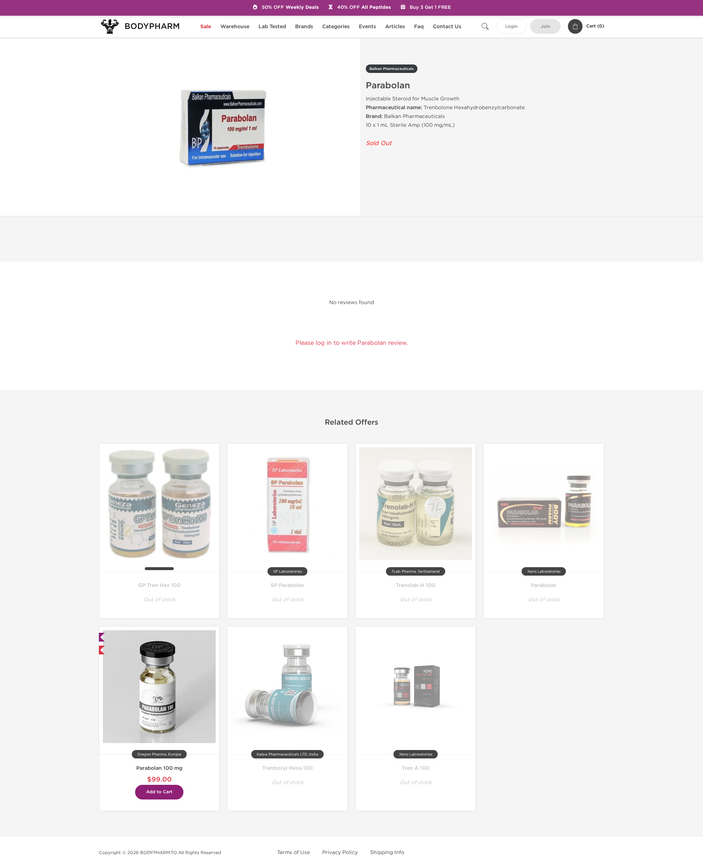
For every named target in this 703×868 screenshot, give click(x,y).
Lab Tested (272, 26)
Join (545, 26)
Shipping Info (387, 852)
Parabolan (544, 585)
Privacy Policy (340, 852)
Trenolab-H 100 (415, 585)
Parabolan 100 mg (159, 768)
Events (367, 26)
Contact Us (447, 26)
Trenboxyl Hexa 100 (287, 768)
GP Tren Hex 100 (159, 585)
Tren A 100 (415, 768)
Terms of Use (293, 852)
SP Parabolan (287, 585)
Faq (419, 26)
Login (511, 26)
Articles (395, 26)
